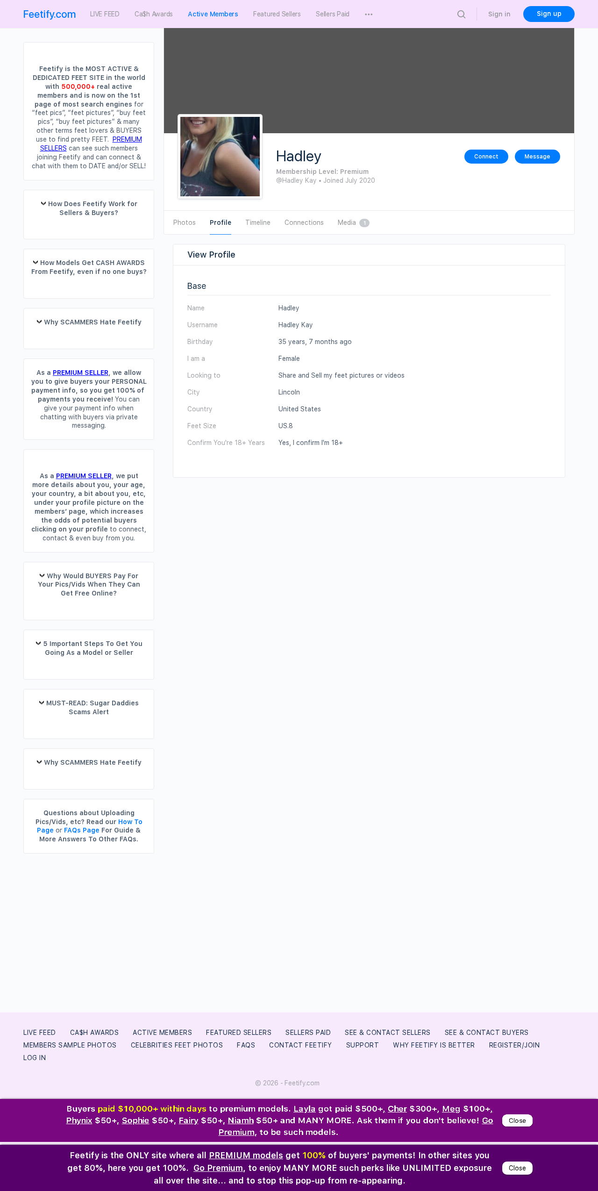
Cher (397, 1109)
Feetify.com (49, 14)
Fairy (189, 1121)
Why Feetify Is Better (434, 1045)
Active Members (162, 1032)
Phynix (79, 1121)
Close (517, 1122)
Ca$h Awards (94, 1032)
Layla (304, 1109)
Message (537, 156)
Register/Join (514, 1045)
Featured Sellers (238, 1032)
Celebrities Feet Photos (177, 1045)
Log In (34, 1058)
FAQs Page (82, 830)
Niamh (241, 1121)
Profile (220, 222)
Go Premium (218, 1168)
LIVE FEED (39, 1032)
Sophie (136, 1121)
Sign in (499, 14)
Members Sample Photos (70, 1045)
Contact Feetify (300, 1045)
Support (362, 1045)
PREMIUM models (246, 1155)
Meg (451, 1109)
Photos (184, 222)
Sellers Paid (308, 1032)
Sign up (549, 13)
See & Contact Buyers (487, 1032)
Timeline (258, 222)
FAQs (246, 1045)
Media (351, 222)
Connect (486, 156)
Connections (304, 222)
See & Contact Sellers (388, 1032)
